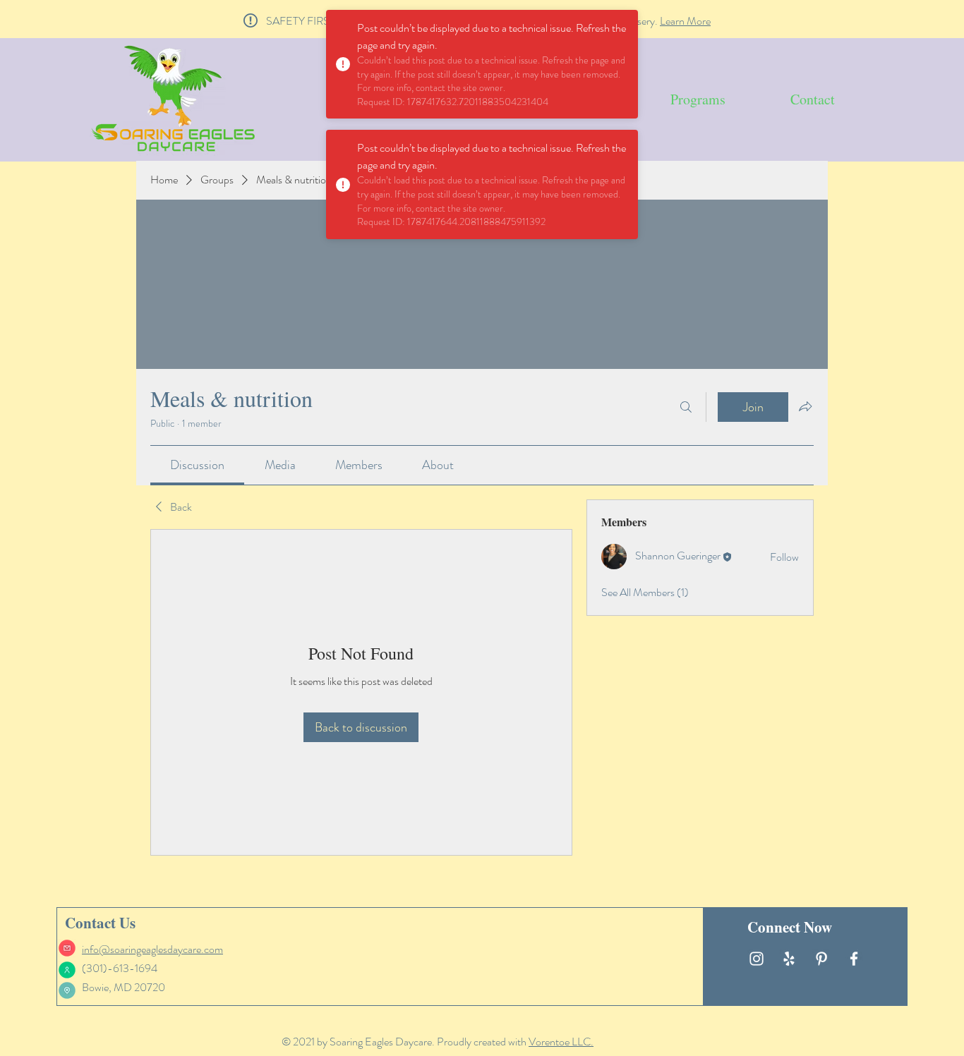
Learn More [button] (685, 21)
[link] (197, 465)
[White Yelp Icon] (789, 958)
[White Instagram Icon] (756, 958)
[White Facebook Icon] (854, 958)
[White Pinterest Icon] (821, 958)
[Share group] (805, 406)
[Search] (685, 407)
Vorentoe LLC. (561, 1041)
